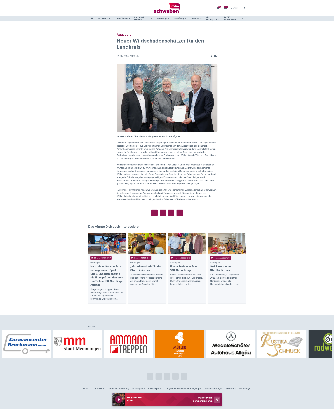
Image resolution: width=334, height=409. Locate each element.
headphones (212, 56)
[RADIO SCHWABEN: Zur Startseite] (167, 8)
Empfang (179, 18)
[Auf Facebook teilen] (154, 213)
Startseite (92, 18)
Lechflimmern (122, 18)
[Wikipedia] (112, 7)
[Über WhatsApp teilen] (171, 213)
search (244, 7)
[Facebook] (91, 7)
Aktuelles (103, 18)
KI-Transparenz (212, 18)
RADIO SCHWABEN (230, 18)
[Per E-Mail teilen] (180, 213)
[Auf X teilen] (163, 213)
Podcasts (197, 18)
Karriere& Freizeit (139, 18)
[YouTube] (101, 7)
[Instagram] (96, 7)
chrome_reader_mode (215, 56)
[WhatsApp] (106, 7)
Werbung (162, 18)
